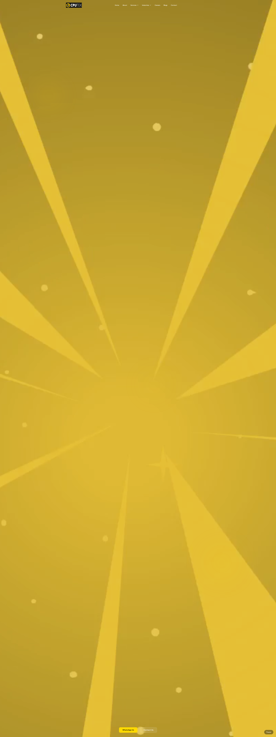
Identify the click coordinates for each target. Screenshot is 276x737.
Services (133, 5)
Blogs (165, 5)
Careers (157, 5)
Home (117, 5)
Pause (268, 732)
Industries (145, 5)
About (125, 5)
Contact (174, 5)
